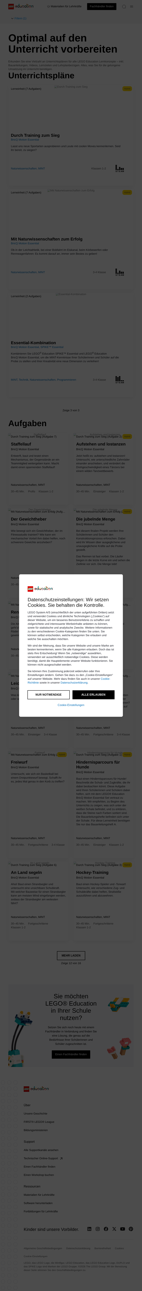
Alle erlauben (93, 694)
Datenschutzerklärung (74, 682)
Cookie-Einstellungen (71, 705)
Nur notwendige (49, 694)
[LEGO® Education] (40, 589)
